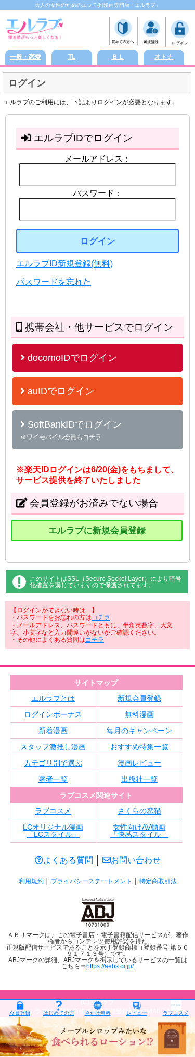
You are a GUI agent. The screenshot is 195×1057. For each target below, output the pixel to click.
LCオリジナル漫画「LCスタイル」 (53, 831)
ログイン (97, 241)
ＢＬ (118, 56)
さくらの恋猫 (139, 811)
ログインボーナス (53, 714)
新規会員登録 (139, 698)
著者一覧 (53, 779)
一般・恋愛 (25, 56)
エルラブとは (53, 698)
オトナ (163, 56)
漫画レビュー (139, 763)
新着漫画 (53, 730)
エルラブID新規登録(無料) (64, 263)
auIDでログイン (59, 391)
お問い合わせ (136, 860)
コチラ (101, 617)
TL (71, 56)
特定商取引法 (158, 881)
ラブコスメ (53, 811)
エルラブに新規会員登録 (97, 531)
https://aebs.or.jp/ (110, 966)
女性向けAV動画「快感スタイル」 (139, 831)
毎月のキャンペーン (139, 730)
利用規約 (31, 881)
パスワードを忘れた (53, 281)
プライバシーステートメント (91, 881)
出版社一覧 (139, 779)
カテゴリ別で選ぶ (53, 763)
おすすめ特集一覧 (139, 747)
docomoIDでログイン (71, 358)
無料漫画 (139, 714)
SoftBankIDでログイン (71, 430)
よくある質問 (68, 860)
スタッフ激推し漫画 (53, 747)
